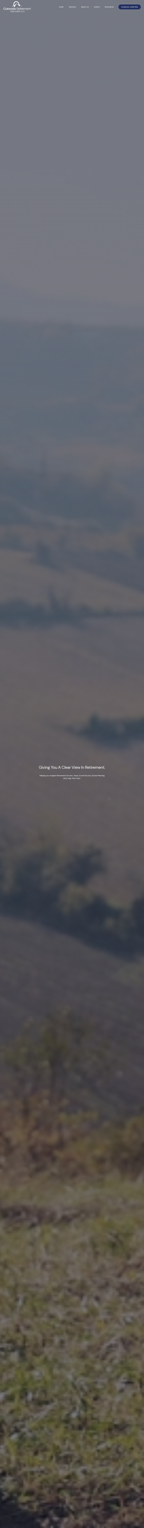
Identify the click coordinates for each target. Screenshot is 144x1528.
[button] (61, 7)
